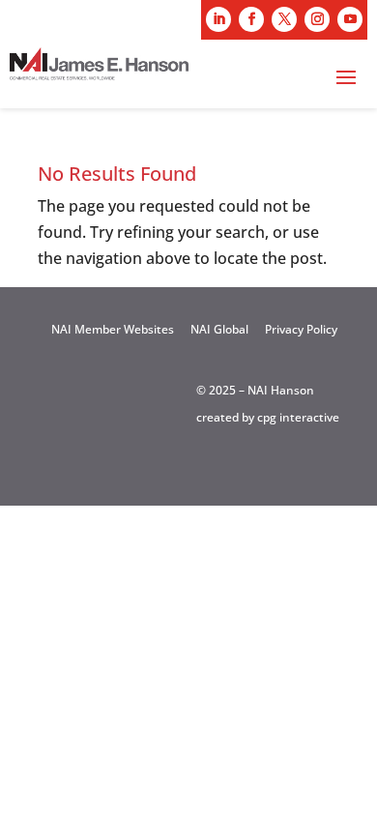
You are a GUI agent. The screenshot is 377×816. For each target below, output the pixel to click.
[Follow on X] (284, 19)
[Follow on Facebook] (251, 19)
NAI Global (219, 329)
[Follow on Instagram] (317, 19)
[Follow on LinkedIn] (218, 19)
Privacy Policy (301, 329)
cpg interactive (298, 417)
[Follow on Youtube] (349, 19)
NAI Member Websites (112, 329)
